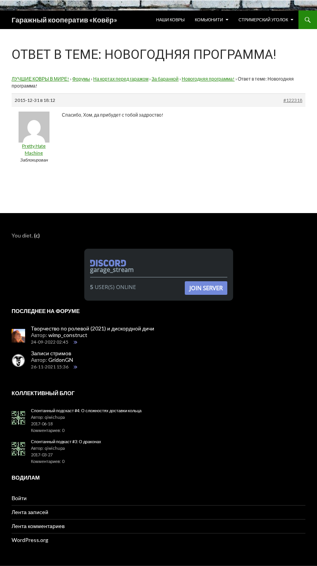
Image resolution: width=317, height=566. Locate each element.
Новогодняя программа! (208, 79)
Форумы (81, 79)
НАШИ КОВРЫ (170, 19)
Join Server (206, 288)
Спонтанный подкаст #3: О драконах (66, 441)
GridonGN (60, 359)
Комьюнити (209, 19)
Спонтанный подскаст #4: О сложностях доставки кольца (86, 410)
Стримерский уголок (263, 19)
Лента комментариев (38, 526)
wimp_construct (67, 335)
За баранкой (165, 79)
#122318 (292, 100)
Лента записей (30, 512)
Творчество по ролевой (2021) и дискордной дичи (92, 328)
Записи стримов (51, 353)
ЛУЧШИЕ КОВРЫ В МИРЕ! (40, 79)
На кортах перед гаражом (120, 79)
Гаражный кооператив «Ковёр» (64, 19)
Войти (19, 498)
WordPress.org (30, 540)
